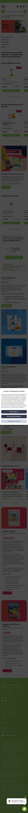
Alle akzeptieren (14, 411)
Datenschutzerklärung (14, 407)
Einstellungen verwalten (14, 421)
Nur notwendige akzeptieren (14, 416)
